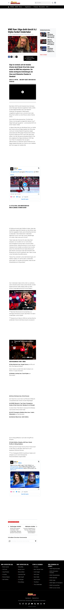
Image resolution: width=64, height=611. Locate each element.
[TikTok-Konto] (29, 603)
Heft (47, 6)
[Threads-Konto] (41, 603)
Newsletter (42, 6)
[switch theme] (53, 3)
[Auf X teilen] (11, 57)
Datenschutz (35, 598)
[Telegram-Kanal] (44, 603)
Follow (20, 169)
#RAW (12, 175)
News (20, 6)
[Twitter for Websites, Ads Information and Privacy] (39, 194)
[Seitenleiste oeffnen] (9, 2)
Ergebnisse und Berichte (13, 521)
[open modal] (55, 3)
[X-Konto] (20, 603)
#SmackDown (14, 467)
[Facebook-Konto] (23, 603)
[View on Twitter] (38, 168)
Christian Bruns (15, 34)
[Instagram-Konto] (26, 603)
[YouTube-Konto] (32, 603)
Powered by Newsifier (32, 606)
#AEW (16, 6)
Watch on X (35, 178)
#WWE (12, 6)
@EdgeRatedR (15, 172)
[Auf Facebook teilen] (9, 57)
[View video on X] (25, 185)
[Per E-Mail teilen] (14, 57)
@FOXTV (13, 470)
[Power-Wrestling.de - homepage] (15, 2)
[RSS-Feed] (35, 603)
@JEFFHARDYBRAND (16, 468)
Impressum (28, 598)
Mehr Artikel (43, 54)
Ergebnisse (28, 6)
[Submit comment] (35, 541)
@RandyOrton (29, 172)
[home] (8, 6)
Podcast (36, 6)
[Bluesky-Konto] (38, 603)
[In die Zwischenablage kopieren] (17, 57)
